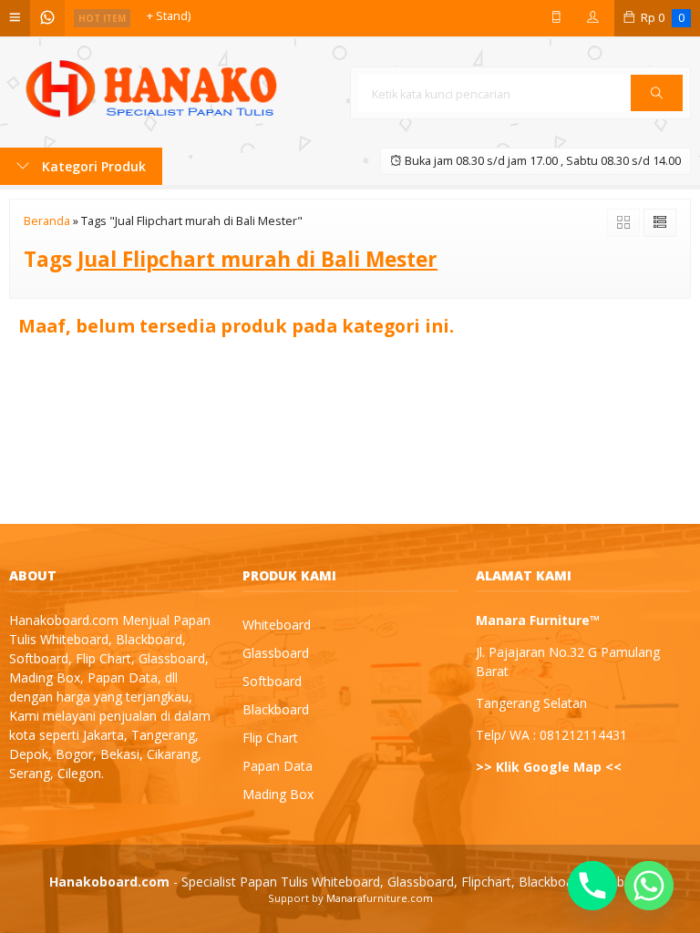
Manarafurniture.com (379, 898)
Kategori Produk (92, 166)
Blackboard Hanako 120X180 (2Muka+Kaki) (258, 18)
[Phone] (592, 885)
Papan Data (277, 765)
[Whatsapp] (649, 885)
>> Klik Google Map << (549, 766)
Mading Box (278, 794)
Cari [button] (657, 110)
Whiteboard (276, 624)
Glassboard (275, 652)
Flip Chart (270, 737)
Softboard (272, 681)
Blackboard (275, 709)
